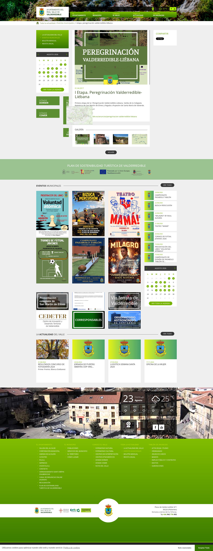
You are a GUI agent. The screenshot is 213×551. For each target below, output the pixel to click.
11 (44, 72)
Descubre (67, 102)
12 (48, 72)
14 (57, 72)
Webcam (153, 8)
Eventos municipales (65, 23)
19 (48, 76)
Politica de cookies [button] (71, 548)
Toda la (138, 14)
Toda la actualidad (47, 23)
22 (61, 76)
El (79, 14)
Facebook (171, 8)
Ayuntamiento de (52, 12)
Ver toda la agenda (52, 89)
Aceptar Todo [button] (204, 548)
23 (65, 76)
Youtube (174, 8)
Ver (67, 133)
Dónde (43, 101)
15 (61, 72)
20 (52, 76)
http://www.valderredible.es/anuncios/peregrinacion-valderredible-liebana (106, 116)
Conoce (116, 14)
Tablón (158, 14)
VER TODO (167, 185)
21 (57, 76)
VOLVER (111, 152)
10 (39, 72)
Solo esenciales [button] (184, 548)
